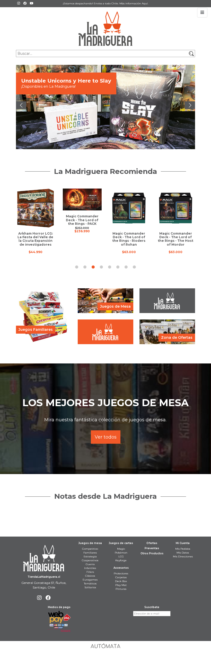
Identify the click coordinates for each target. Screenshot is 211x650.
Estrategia (90, 556)
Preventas (152, 548)
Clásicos (90, 575)
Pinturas (121, 589)
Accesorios (121, 567)
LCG (121, 556)
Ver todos (106, 437)
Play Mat (121, 585)
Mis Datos (183, 552)
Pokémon (121, 552)
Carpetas (121, 577)
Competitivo (90, 548)
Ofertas (151, 543)
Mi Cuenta (183, 543)
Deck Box (121, 581)
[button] (21, 105)
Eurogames (90, 579)
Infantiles (90, 568)
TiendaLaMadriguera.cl (44, 576)
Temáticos (90, 583)
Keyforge (121, 560)
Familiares (90, 552)
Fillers (90, 572)
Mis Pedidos (182, 548)
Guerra (90, 564)
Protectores (121, 573)
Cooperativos (90, 560)
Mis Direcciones (183, 556)
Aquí (145, 3)
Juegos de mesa (90, 543)
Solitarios (90, 587)
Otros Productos (151, 553)
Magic (121, 548)
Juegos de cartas (121, 543)
